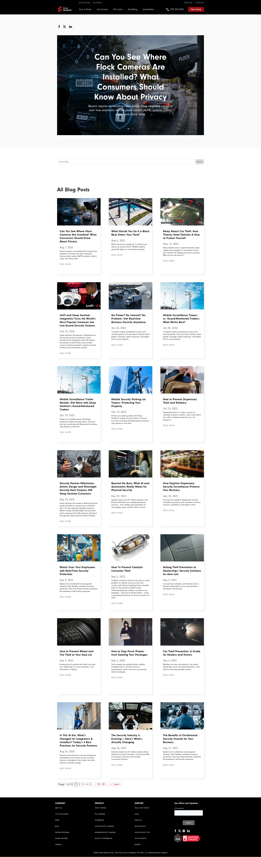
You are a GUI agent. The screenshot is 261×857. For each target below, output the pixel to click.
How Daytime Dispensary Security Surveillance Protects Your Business (181, 487)
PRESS (57, 820)
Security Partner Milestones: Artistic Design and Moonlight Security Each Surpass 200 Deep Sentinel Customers (78, 488)
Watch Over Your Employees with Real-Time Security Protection (77, 571)
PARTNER (188, 3)
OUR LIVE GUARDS (61, 814)
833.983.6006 (177, 9)
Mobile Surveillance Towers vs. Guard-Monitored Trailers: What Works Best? (181, 319)
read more (65, 264)
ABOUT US (58, 808)
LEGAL (137, 814)
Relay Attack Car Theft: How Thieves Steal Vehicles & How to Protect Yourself (181, 235)
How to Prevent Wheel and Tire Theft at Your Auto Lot (76, 653)
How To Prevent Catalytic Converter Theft (127, 569)
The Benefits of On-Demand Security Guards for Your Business (180, 739)
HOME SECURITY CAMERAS (104, 826)
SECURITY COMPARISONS (103, 838)
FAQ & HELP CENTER (142, 808)
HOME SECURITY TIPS (142, 832)
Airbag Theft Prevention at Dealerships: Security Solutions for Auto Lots (182, 571)
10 (98, 784)
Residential (84, 3)
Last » (117, 784)
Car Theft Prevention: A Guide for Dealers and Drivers (181, 653)
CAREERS (58, 844)
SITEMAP (137, 844)
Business (97, 3)
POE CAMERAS (100, 814)
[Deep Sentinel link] (64, 8)
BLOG (57, 826)
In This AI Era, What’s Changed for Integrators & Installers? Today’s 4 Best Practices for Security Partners (78, 740)
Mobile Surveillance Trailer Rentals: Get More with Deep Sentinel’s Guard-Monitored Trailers (78, 404)
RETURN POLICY (140, 826)
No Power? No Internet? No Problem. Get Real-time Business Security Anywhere (128, 319)
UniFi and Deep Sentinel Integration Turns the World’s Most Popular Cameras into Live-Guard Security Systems (78, 320)
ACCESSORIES (99, 820)
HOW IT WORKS (100, 808)
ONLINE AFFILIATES (61, 838)
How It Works (85, 9)
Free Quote (196, 9)
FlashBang (132, 9)
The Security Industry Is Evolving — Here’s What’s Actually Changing (126, 739)
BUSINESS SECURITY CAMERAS (105, 832)
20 (103, 784)
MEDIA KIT (138, 820)
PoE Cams (117, 9)
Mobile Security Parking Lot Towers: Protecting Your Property (128, 403)
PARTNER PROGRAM (62, 832)
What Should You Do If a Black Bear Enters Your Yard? (130, 233)
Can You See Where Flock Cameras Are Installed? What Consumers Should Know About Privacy (130, 76)
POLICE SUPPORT (140, 838)
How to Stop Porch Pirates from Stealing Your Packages (129, 653)
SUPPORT (199, 3)
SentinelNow (148, 9)
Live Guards (102, 9)
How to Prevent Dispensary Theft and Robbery (180, 401)
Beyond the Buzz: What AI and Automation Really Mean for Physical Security (130, 487)
